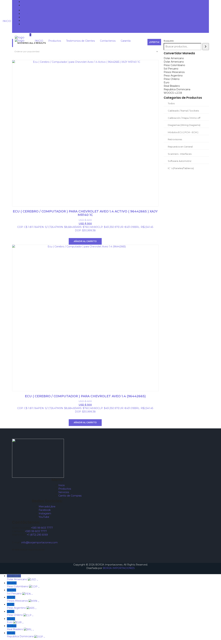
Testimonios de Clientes (36, 17)
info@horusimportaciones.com (40, 5)
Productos (28, 13)
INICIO (26, 10)
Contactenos (29, 20)
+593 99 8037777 (32, 1)
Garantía (26, 24)
